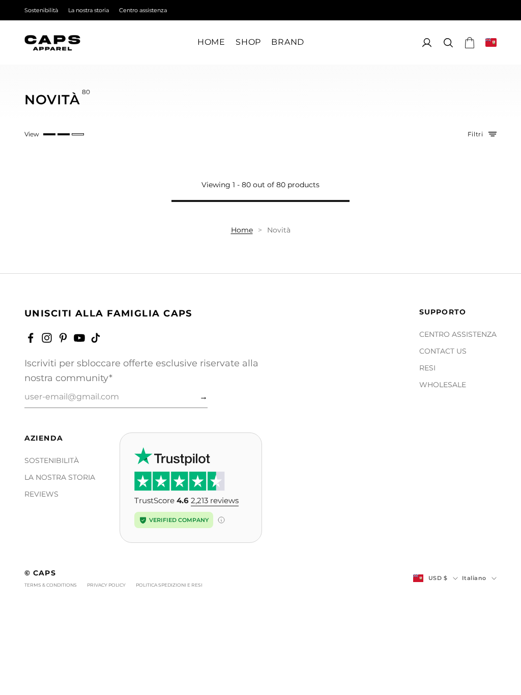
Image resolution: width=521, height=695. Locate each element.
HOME (211, 42)
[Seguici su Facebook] (30, 338)
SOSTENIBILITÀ (51, 460)
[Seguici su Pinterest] (63, 338)
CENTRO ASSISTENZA (458, 334)
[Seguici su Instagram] (47, 338)
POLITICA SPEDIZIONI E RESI (169, 585)
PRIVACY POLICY (106, 585)
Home (242, 230)
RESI (427, 367)
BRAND (287, 42)
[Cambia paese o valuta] (491, 42)
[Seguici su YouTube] (79, 338)
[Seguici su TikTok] (96, 338)
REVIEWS (41, 494)
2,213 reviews (215, 500)
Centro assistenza (143, 10)
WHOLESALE (442, 384)
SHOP (248, 42)
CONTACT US (443, 351)
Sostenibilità (41, 10)
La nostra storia (88, 10)
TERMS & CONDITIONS (50, 585)
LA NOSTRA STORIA (59, 477)
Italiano (474, 578)
